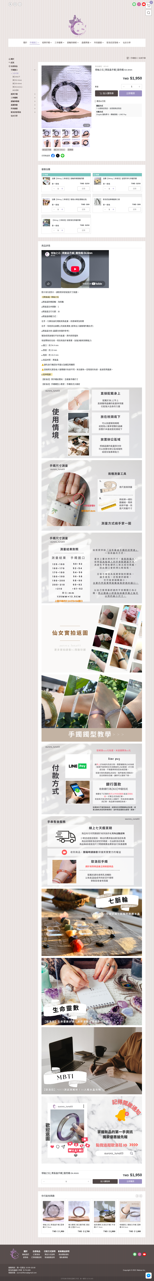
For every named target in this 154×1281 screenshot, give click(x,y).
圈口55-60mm (17, 83)
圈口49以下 (16, 77)
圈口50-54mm (17, 80)
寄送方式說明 (50, 1254)
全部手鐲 (15, 73)
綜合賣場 (15, 90)
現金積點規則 (64, 1254)
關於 (26, 1251)
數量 (96, 87)
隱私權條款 (63, 1257)
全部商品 (36, 1251)
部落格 (25, 1257)
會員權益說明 (63, 1251)
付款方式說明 (49, 1251)
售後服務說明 (50, 1257)
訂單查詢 (36, 1254)
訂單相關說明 (36, 1257)
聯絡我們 (25, 1254)
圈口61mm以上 (17, 87)
